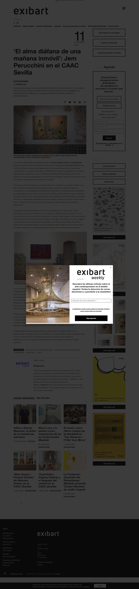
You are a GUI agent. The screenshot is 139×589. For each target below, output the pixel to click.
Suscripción (91, 318)
